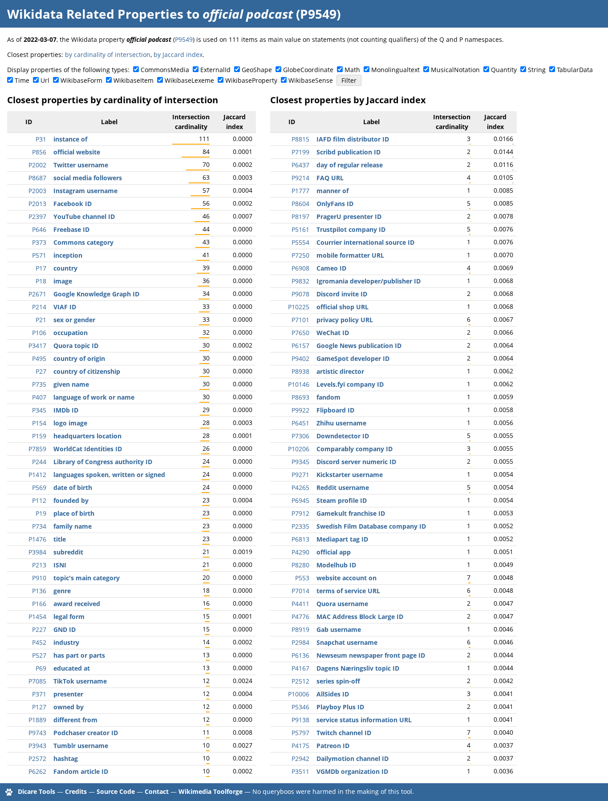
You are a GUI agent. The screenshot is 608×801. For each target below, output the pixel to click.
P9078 (300, 294)
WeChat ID (332, 332)
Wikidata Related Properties (95, 13)
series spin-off (338, 681)
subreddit (68, 552)
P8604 (300, 203)
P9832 (300, 281)
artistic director (340, 371)
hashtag (65, 758)
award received (76, 603)
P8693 (300, 397)
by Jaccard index (178, 54)
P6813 (300, 539)
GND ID (64, 629)
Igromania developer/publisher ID (368, 281)
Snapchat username (346, 642)
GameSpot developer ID (352, 358)
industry (66, 642)
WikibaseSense (310, 80)
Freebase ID (71, 229)
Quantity (504, 69)
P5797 (300, 732)
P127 (39, 707)
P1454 (37, 616)
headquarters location (87, 436)
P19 (41, 513)
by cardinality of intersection (107, 54)
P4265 (300, 487)
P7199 (300, 152)
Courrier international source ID (365, 242)
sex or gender (74, 320)
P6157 (300, 345)
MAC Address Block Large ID (359, 616)
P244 (39, 461)
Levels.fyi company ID (350, 384)
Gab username (338, 629)
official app (333, 552)
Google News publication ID (358, 345)
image (62, 281)
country (65, 268)
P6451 (300, 423)
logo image (70, 423)
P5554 (300, 242)
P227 (39, 629)
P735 (39, 384)
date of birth (72, 487)
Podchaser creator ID (85, 732)
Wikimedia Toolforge (210, 791)
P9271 (300, 474)
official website (76, 152)
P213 (39, 565)
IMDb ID (65, 410)
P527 (39, 655)
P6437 (300, 165)
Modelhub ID (336, 565)
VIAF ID (64, 307)
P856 (39, 152)
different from (75, 720)
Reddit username (342, 487)
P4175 (300, 745)
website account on (346, 578)
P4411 (300, 603)
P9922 (300, 410)
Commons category (83, 242)
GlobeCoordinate (308, 69)
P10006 (298, 694)
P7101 (300, 320)
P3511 (300, 771)
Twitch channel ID (343, 732)
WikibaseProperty (251, 80)
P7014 (300, 591)
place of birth (73, 513)
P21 (41, 320)
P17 (41, 268)
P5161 (300, 229)
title (59, 539)
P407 (39, 397)
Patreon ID (332, 745)
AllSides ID (332, 694)
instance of (70, 139)
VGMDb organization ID (352, 771)
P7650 (300, 332)
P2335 (300, 526)
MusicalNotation (455, 69)
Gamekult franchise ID (350, 513)
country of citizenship (86, 371)
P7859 (37, 449)
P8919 (300, 629)
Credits (76, 791)
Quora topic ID (75, 345)
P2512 (300, 681)
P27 (41, 371)
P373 (39, 242)
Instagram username (85, 190)
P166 (39, 603)
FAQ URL (330, 178)
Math (352, 69)
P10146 (298, 384)
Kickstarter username (349, 474)
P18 (41, 281)
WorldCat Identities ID (87, 449)
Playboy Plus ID (340, 707)
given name (71, 384)
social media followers (87, 178)
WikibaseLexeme (189, 80)
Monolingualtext (395, 69)
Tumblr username (80, 745)
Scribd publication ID (348, 152)
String (537, 69)
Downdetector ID (342, 436)
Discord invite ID (341, 294)
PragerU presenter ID (348, 216)
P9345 (300, 461)
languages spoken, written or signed (109, 474)
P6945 (300, 500)
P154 (39, 423)
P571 (39, 255)
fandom (328, 397)
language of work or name (93, 397)
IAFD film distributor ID (352, 139)
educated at (71, 668)
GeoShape (257, 69)
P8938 (300, 371)
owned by (68, 707)
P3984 (37, 552)
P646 (39, 229)
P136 (39, 591)
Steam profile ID (341, 500)
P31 (41, 139)
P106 (39, 332)
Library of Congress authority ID (102, 461)
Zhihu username (341, 423)
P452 (39, 642)
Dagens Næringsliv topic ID (357, 668)
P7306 (300, 436)
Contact (157, 791)
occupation (70, 332)
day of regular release (349, 165)
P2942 (300, 758)
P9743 (37, 732)
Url (45, 80)
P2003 (37, 190)
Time (22, 80)
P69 (41, 668)
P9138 (300, 720)
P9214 (300, 178)
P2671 (37, 294)
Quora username (342, 603)
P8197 (300, 216)
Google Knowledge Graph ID (96, 294)
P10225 (298, 307)
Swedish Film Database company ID (371, 526)
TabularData (575, 69)
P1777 (300, 190)
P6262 (37, 771)
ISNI (59, 565)
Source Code (116, 791)
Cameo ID (331, 268)
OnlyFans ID (334, 203)
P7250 (300, 255)
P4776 (300, 616)
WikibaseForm (81, 80)
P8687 (37, 178)
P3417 (37, 345)
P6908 (300, 268)
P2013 (37, 203)
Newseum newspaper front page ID (370, 655)
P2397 (37, 216)
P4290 (300, 552)
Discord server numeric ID (356, 461)
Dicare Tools (36, 791)
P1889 (37, 720)
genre (62, 591)
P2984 (300, 642)
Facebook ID (72, 203)
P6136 (300, 655)
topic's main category (86, 578)
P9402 (300, 358)
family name (72, 526)
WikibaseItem (133, 80)
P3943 (37, 745)
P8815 (300, 139)
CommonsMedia (165, 69)
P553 (302, 578)
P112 (39, 500)
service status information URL (364, 720)
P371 (39, 694)
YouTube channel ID (84, 216)
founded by (71, 500)
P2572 (37, 758)
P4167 (300, 668)
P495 (39, 358)
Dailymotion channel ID (352, 758)
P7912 (300, 513)
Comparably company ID (354, 449)
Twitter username (80, 165)
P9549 (184, 39)
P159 (39, 436)
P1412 (37, 474)
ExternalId (215, 69)
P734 (39, 526)
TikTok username (80, 681)
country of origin (79, 358)
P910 (39, 578)
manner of (332, 190)
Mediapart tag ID (342, 539)
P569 (39, 487)
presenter (68, 694)
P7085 (37, 681)
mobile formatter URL (350, 255)
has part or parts (79, 655)
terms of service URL (348, 591)
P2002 (37, 165)
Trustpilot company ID (350, 229)
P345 (39, 410)
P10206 (298, 449)
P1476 (37, 539)
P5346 (300, 707)
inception (67, 255)
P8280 (300, 565)
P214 (39, 307)
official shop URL (342, 307)
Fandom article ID (80, 771)
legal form (69, 616)
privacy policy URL (344, 320)
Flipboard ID (335, 410)
